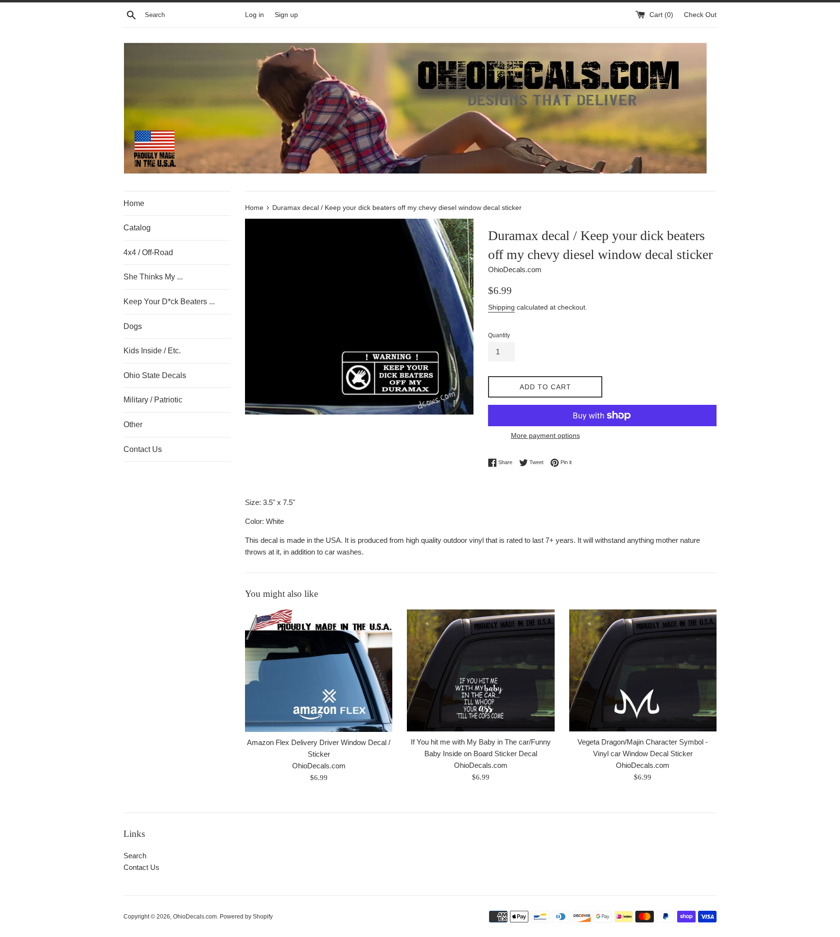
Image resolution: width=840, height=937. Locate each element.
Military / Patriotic (152, 400)
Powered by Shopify (246, 916)
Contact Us (142, 449)
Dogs (132, 326)
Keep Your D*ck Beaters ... (169, 301)
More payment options (545, 435)
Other (132, 424)
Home (133, 203)
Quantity (499, 335)
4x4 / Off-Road (148, 252)
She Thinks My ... (153, 277)
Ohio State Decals (154, 375)
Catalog (137, 228)
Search (134, 855)
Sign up (286, 14)
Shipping (501, 307)
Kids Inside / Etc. (152, 351)
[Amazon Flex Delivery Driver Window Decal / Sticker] (318, 670)
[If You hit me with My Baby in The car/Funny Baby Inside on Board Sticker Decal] (480, 670)
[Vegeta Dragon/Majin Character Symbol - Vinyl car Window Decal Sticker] (643, 670)
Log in (254, 14)
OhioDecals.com (195, 916)
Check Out (700, 14)
